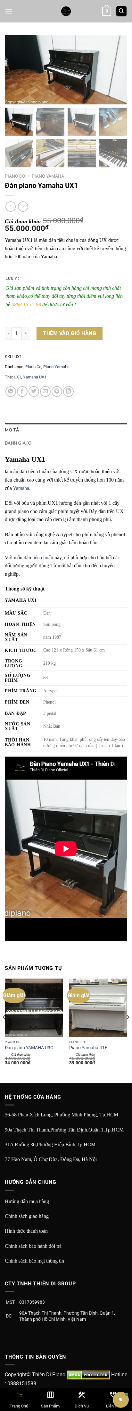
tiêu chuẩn (42, 557)
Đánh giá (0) (18, 443)
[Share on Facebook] (22, 391)
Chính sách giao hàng (27, 1216)
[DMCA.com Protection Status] (88, 1374)
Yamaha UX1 (34, 377)
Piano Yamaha (48, 176)
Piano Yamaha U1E (88, 1047)
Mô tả (12, 429)
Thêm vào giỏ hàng (69, 333)
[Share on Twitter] (34, 391)
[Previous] (4, 1030)
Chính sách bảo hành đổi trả (33, 1246)
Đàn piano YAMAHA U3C (29, 1047)
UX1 (17, 377)
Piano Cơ (15, 176)
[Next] (127, 1030)
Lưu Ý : (12, 278)
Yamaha (21, 488)
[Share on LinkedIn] (68, 391)
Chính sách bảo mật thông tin (34, 1261)
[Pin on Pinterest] (57, 391)
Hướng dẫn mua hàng (27, 1201)
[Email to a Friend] (45, 391)
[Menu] (8, 11)
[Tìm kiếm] (121, 11)
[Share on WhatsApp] (10, 391)
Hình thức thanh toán (26, 1231)
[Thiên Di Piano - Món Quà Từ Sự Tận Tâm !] (66, 11)
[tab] (66, 429)
